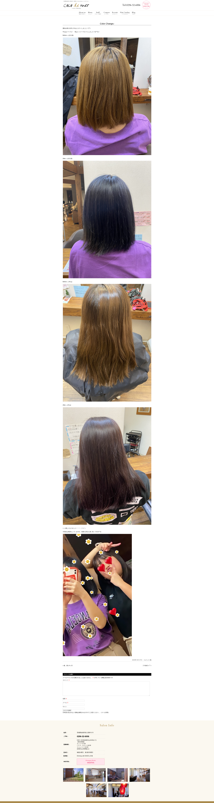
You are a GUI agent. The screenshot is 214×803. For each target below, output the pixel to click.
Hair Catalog (125, 13)
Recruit (115, 13)
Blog (133, 13)
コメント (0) (147, 660)
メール (65, 702)
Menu (90, 13)
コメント (66, 680)
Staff (98, 13)
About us (82, 13)
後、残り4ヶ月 (68, 665)
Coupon (107, 13)
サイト (65, 706)
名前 (65, 698)
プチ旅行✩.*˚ (146, 665)
